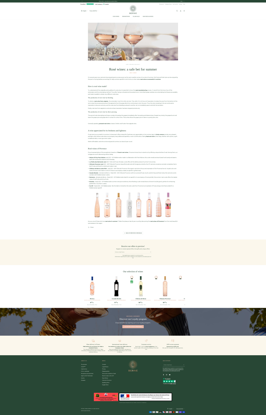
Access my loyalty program (133, 326)
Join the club (175, 4)
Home (127, 64)
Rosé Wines (105, 378)
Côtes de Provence (106, 380)
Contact (180, 4)
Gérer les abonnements (85, 410)
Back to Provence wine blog (134, 233)
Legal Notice (105, 366)
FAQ (184, 4)
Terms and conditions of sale (109, 373)
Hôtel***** (83, 366)
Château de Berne (88, 408)
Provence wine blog (134, 64)
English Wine (105, 384)
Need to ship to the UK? (108, 375)
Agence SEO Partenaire (87, 375)
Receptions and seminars (87, 373)
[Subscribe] (151, 252)
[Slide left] (82, 1)
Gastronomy (84, 369)
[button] (177, 10)
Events (82, 378)
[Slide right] (184, 1)
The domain (161, 4)
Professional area (168, 4)
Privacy (104, 369)
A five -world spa (85, 371)
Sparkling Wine (105, 382)
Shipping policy (105, 371)
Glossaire (83, 380)
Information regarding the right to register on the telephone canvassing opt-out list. (133, 257)
